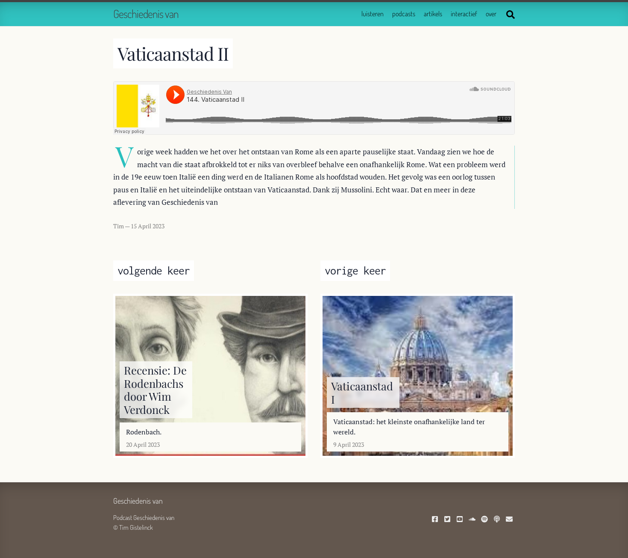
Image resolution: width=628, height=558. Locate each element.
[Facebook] (435, 520)
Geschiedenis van (146, 13)
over (491, 13)
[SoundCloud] (473, 520)
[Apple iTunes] (497, 520)
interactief (464, 13)
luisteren (372, 13)
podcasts (403, 13)
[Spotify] (485, 520)
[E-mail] (510, 520)
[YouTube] (460, 520)
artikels (433, 13)
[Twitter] (448, 520)
